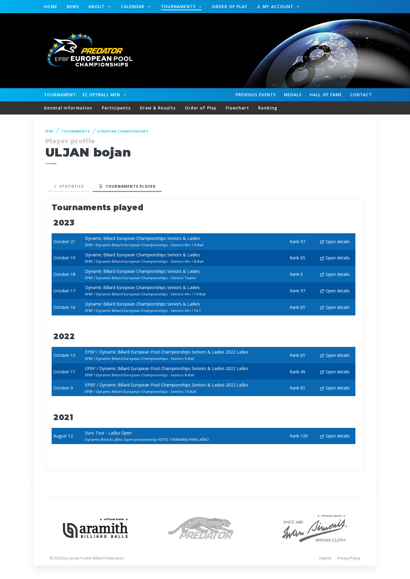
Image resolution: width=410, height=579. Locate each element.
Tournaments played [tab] (129, 186)
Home (50, 6)
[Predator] (205, 527)
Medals (293, 94)
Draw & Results (158, 108)
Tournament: (60, 94)
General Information (68, 108)
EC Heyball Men (102, 94)
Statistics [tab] (70, 186)
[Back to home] (86, 50)
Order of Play (229, 6)
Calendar (133, 6)
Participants (116, 108)
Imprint (325, 558)
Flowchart (237, 108)
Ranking (267, 108)
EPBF (49, 131)
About (97, 6)
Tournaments (179, 6)
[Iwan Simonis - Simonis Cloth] (314, 527)
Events (256, 94)
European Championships (123, 131)
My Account (278, 6)
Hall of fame (326, 94)
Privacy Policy (348, 558)
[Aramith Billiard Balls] (95, 527)
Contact (361, 94)
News (73, 6)
